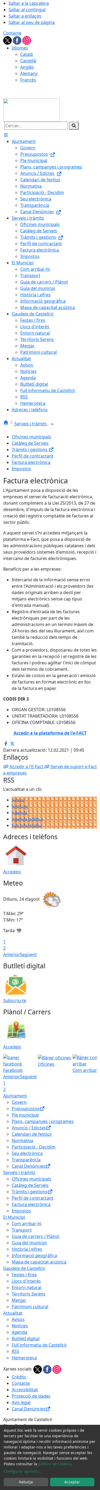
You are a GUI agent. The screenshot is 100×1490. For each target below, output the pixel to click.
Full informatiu (26, 825)
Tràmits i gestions (30, 449)
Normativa (22, 1140)
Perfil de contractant (32, 456)
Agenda (19, 813)
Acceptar (72, 1481)
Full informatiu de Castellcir (39, 1345)
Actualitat (12, 1313)
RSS (15, 1351)
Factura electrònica (31, 462)
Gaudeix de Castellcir (24, 1268)
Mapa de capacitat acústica (39, 1262)
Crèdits (19, 1377)
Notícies (20, 806)
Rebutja (26, 1481)
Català (26, 54)
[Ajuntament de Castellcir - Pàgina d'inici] (31, 110)
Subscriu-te (14, 1000)
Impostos (21, 469)
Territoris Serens (28, 1294)
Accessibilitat (25, 1390)
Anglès (27, 67)
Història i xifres (27, 1249)
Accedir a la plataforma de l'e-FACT (50, 733)
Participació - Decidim (33, 1147)
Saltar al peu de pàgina (32, 22)
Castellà (28, 61)
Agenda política (27, 819)
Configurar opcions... (22, 1471)
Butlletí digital (25, 1338)
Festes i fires (24, 1275)
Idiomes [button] (20, 48)
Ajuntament (15, 1096)
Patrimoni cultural (30, 1307)
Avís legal (21, 1402)
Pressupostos (25, 1109)
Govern (19, 1102)
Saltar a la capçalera (29, 3)
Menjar (19, 1300)
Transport (22, 1230)
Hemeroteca (24, 1358)
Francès (28, 80)
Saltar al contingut (27, 10)
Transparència (26, 1160)
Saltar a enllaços (25, 16)
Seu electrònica (27, 1153)
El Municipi (14, 1217)
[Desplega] (52, 424)
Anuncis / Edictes (29, 1128)
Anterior (11, 954)
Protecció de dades (31, 1396)
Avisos (18, 800)
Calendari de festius (32, 1134)
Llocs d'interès (26, 1281)
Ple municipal (25, 1115)
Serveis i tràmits (31, 424)
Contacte (12, 33)
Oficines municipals (31, 437)
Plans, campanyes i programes (43, 1121)
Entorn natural (26, 1287)
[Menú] (6, 135)
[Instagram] (26, 40)
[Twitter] (8, 40)
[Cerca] (74, 126)
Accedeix (12, 872)
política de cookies (54, 1463)
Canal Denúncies (28, 1166)
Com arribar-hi (26, 1223)
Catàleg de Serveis (30, 443)
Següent (28, 954)
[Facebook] (17, 40)
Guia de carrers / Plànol (35, 1236)
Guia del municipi (29, 1243)
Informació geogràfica (34, 1255)
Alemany (29, 73)
